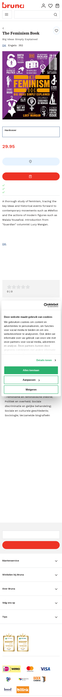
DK (4, 45)
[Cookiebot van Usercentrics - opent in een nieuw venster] (44, 305)
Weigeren (31, 389)
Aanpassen (29, 379)
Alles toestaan (31, 370)
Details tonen (44, 360)
